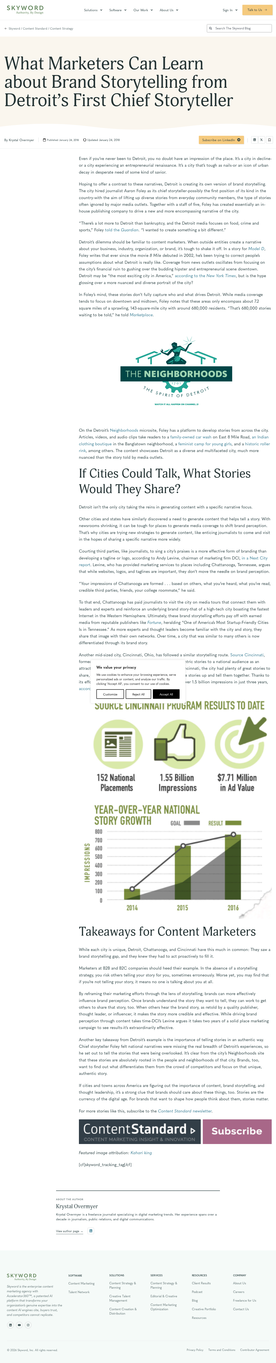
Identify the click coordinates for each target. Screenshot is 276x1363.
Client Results (201, 1283)
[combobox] (239, 28)
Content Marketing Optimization (164, 1306)
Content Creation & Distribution (123, 1311)
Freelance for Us (244, 1300)
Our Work (140, 10)
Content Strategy (61, 28)
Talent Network (78, 1291)
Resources (199, 1317)
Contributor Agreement (254, 1350)
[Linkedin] (10, 1325)
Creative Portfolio (204, 1309)
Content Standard (35, 28)
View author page (67, 1231)
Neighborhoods (124, 430)
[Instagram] (28, 1325)
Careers (238, 1291)
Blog (195, 1300)
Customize (110, 694)
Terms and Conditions (221, 1350)
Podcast (197, 1291)
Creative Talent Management (119, 1298)
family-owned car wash (191, 437)
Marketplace (141, 315)
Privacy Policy (195, 1350)
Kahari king (141, 1152)
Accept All (166, 694)
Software (115, 10)
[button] (254, 140)
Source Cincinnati (247, 655)
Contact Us (241, 1309)
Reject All (138, 694)
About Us (166, 10)
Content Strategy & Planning (122, 1285)
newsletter (185, 1111)
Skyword (14, 28)
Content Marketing (81, 1283)
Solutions (90, 10)
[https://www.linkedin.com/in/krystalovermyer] (91, 1231)
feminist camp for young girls (205, 444)
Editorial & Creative (164, 1296)
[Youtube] (19, 1325)
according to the (205, 275)
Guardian (130, 230)
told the (113, 230)
